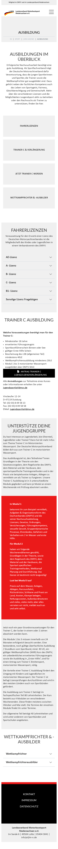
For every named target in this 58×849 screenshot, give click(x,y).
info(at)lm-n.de (29, 837)
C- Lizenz (11, 282)
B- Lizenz (11, 274)
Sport (17, 39)
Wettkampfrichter (16, 753)
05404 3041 (42, 834)
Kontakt (29, 794)
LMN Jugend (28, 39)
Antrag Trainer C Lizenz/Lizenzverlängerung (30, 373)
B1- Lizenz (11, 291)
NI (11, 39)
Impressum (29, 800)
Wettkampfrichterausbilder (22, 762)
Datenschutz (29, 806)
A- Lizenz (11, 265)
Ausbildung (42, 39)
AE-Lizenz (11, 257)
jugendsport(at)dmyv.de (15, 388)
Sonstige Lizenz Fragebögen (22, 299)
